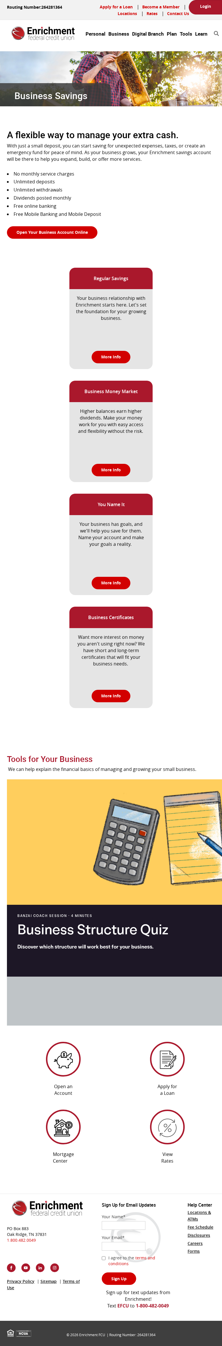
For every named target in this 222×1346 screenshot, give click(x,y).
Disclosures (199, 1235)
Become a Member (161, 7)
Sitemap (48, 1281)
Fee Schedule (200, 1227)
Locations (127, 13)
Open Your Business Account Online (56, 232)
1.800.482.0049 (21, 1240)
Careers (195, 1243)
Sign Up (119, 1278)
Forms (194, 1251)
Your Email (113, 1237)
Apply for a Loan (116, 7)
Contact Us (178, 13)
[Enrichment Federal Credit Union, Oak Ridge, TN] (39, 31)
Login (205, 6)
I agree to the (131, 1261)
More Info (111, 357)
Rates (152, 13)
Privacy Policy (20, 1281)
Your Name (113, 1216)
